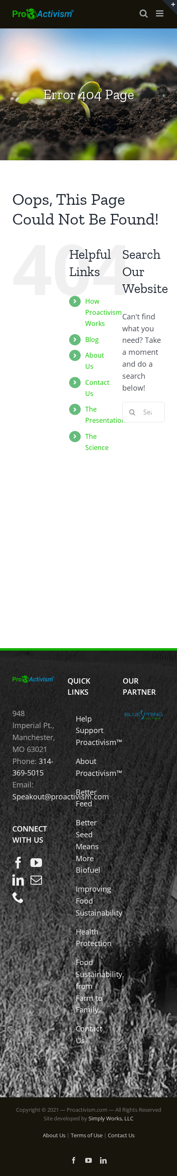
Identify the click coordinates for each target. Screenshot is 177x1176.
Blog (92, 339)
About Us (54, 1135)
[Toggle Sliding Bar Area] (169, 7)
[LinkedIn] (18, 880)
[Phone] (18, 897)
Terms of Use (86, 1135)
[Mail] (36, 880)
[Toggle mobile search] (144, 13)
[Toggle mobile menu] (160, 13)
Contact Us (121, 1135)
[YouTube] (36, 863)
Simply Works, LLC (110, 1118)
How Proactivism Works (103, 312)
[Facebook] (18, 863)
